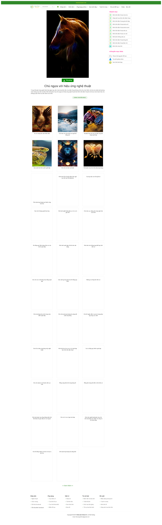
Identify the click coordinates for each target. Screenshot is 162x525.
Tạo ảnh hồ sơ (53, 501)
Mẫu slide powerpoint (106, 498)
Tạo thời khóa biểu (54, 504)
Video (123, 7)
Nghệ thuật (35, 498)
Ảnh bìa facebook (36, 504)
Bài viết (128, 7)
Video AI (68, 498)
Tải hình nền (69, 501)
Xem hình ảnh (70, 504)
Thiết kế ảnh (87, 501)
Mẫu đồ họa (52, 507)
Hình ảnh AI (104, 504)
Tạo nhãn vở (52, 498)
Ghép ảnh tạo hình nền (107, 507)
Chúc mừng (35, 501)
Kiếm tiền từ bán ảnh (89, 498)
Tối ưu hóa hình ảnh (89, 507)
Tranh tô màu (104, 501)
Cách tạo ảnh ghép (89, 504)
